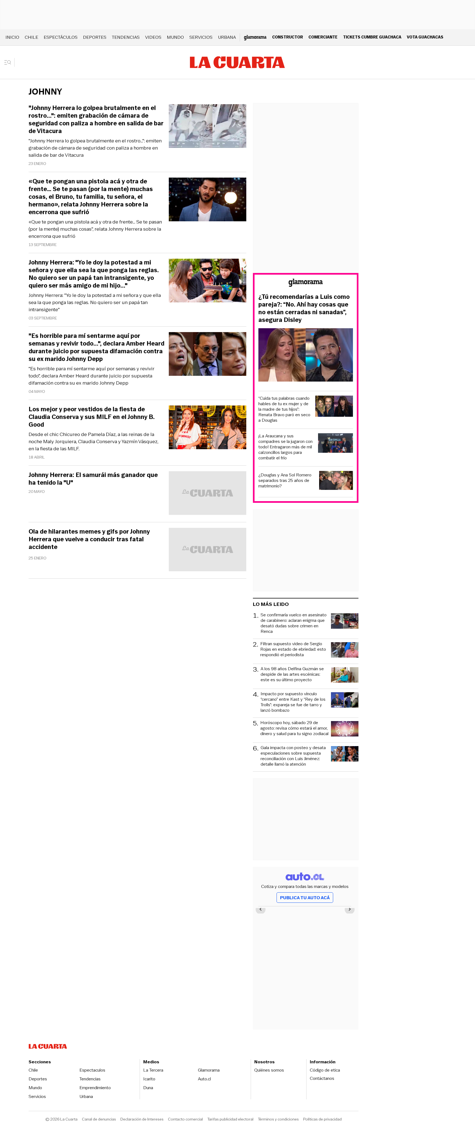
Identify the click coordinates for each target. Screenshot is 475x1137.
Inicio (12, 37)
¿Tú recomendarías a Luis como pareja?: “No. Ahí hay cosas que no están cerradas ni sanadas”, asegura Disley (304, 308)
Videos (153, 37)
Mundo (175, 37)
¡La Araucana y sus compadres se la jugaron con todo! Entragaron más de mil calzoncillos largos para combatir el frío (285, 447)
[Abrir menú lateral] (9, 62)
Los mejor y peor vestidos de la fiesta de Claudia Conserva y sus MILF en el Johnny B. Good (92, 417)
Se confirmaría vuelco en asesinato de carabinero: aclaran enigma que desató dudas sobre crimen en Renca (294, 623)
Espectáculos (61, 37)
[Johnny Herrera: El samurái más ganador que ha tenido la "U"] (207, 494)
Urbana (227, 37)
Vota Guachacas (425, 37)
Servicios (200, 37)
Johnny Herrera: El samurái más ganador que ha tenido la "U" (93, 479)
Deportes (94, 37)
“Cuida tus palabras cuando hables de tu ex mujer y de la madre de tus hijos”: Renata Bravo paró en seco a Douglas (284, 409)
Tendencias (126, 37)
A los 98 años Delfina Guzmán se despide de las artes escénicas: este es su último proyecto (292, 674)
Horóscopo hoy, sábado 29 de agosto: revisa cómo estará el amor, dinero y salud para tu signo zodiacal (294, 728)
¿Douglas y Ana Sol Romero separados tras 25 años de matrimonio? (284, 480)
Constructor (287, 37)
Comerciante (323, 37)
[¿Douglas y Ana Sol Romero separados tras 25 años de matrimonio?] (336, 481)
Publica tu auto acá (305, 898)
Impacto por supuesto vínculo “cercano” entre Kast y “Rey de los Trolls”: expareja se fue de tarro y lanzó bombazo (293, 702)
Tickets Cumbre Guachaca (372, 37)
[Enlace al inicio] (305, 283)
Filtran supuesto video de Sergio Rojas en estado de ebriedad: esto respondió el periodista (293, 649)
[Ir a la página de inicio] (237, 62)
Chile (31, 37)
